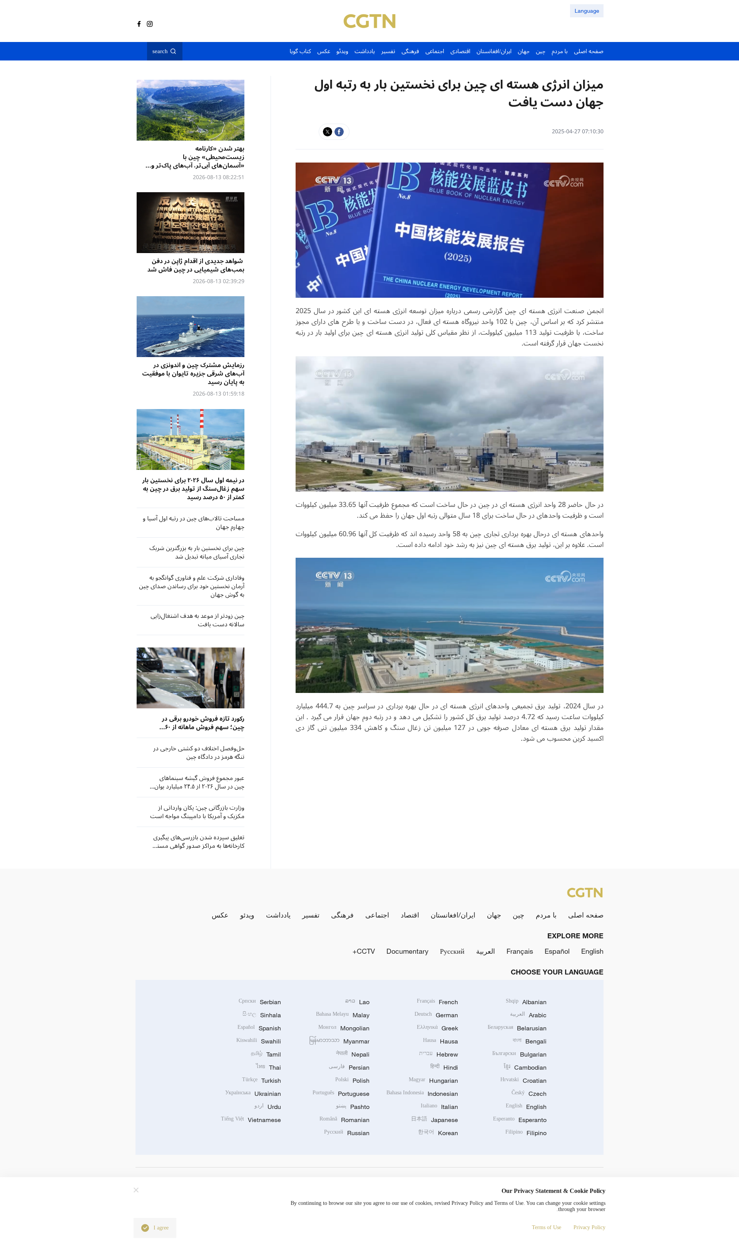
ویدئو (247, 915)
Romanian (344, 1120)
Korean (438, 1133)
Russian (347, 1133)
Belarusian (517, 1028)
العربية (485, 951)
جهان (494, 915)
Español (557, 951)
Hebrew (438, 1054)
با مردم (546, 915)
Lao (357, 1002)
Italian (439, 1106)
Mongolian (344, 1028)
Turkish (261, 1080)
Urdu (267, 1106)
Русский (452, 951)
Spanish (259, 1028)
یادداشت (278, 915)
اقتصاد (410, 915)
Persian (349, 1067)
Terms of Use (546, 1227)
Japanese (434, 1120)
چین (518, 915)
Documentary (407, 951)
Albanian (526, 1002)
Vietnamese (251, 1120)
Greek (437, 1028)
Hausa (440, 1041)
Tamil (266, 1054)
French (437, 1002)
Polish (352, 1080)
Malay (343, 1015)
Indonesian (422, 1093)
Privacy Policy (589, 1227)
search (160, 51)
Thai (268, 1067)
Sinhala (261, 1015)
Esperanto (520, 1120)
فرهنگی (342, 915)
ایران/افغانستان (453, 915)
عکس (220, 915)
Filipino (526, 1133)
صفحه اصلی (586, 915)
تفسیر (310, 915)
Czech (529, 1093)
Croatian (523, 1080)
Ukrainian (253, 1093)
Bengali (530, 1041)
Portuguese (341, 1093)
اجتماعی (377, 915)
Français (520, 951)
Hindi (444, 1067)
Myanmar (339, 1041)
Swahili (258, 1041)
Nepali (353, 1054)
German (436, 1015)
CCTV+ (364, 951)
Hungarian (433, 1080)
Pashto (353, 1106)
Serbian (260, 1002)
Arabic (528, 1015)
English (592, 951)
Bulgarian (519, 1054)
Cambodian (525, 1067)
